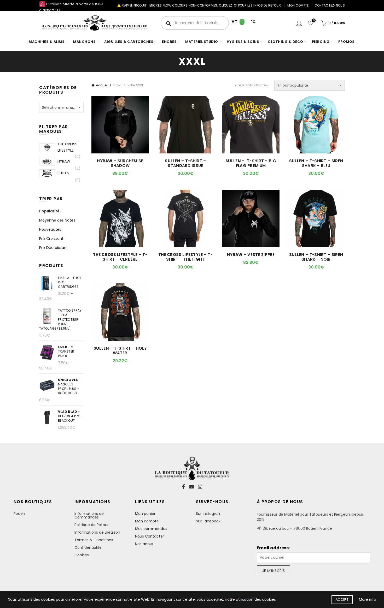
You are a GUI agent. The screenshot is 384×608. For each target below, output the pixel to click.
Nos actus (144, 543)
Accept (342, 599)
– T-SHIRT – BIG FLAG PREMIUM (250, 163)
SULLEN (63, 173)
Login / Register (299, 23)
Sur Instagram (209, 513)
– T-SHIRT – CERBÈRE (120, 257)
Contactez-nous (330, 5)
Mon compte (298, 5)
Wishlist (314, 20)
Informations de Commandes (89, 515)
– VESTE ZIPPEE (251, 254)
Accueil (102, 85)
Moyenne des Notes (57, 220)
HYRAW (63, 161)
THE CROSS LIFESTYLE (67, 147)
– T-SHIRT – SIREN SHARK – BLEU (316, 163)
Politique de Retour (91, 524)
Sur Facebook (208, 521)
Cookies (81, 555)
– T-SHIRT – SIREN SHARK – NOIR (316, 257)
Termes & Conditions (93, 540)
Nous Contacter (149, 536)
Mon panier (145, 513)
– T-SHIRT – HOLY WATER (120, 350)
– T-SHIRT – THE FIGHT (185, 257)
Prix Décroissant (53, 247)
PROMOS (346, 41)
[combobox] (61, 107)
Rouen (19, 513)
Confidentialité (88, 547)
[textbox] (61, 107)
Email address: (273, 548)
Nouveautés (50, 229)
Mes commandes (151, 528)
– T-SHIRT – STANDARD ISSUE (185, 163)
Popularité (49, 211)
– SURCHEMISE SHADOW (120, 163)
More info (367, 599)
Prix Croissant (51, 238)
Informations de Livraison (97, 532)
